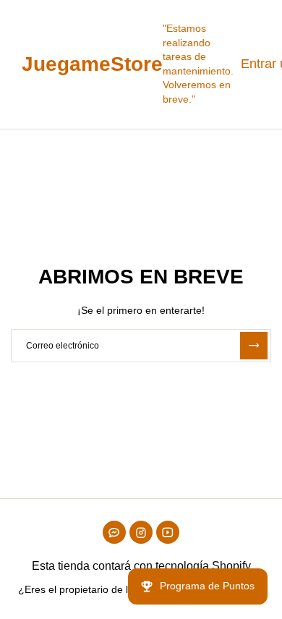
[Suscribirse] (254, 345)
